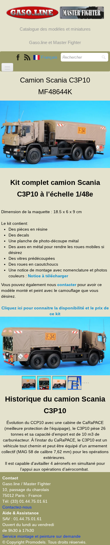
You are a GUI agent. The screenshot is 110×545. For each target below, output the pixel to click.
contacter (66, 284)
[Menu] (7, 67)
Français (49, 57)
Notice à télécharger (48, 276)
